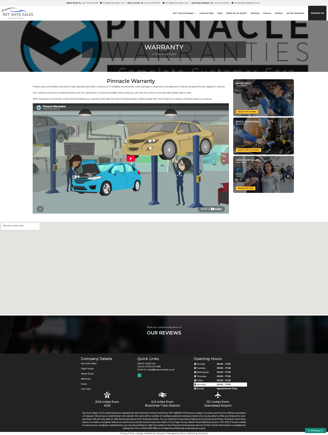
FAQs (219, 13)
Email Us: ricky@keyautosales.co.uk (155, 369)
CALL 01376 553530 (221, 3)
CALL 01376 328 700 (152, 3)
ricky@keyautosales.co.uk (113, 3)
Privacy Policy (127, 433)
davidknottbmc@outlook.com (247, 3)
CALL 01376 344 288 (89, 3)
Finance (267, 13)
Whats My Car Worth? (236, 13)
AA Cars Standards (295, 13)
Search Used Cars (146, 363)
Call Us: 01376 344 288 (149, 366)
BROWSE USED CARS (245, 188)
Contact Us (317, 13)
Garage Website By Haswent (150, 433)
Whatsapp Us (316, 430)
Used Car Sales (206, 13)
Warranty (255, 13)
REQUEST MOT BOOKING (247, 112)
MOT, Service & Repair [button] (183, 13)
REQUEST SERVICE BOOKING (248, 150)
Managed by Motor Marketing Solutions (187, 433)
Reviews (279, 13)
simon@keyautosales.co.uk (176, 3)
